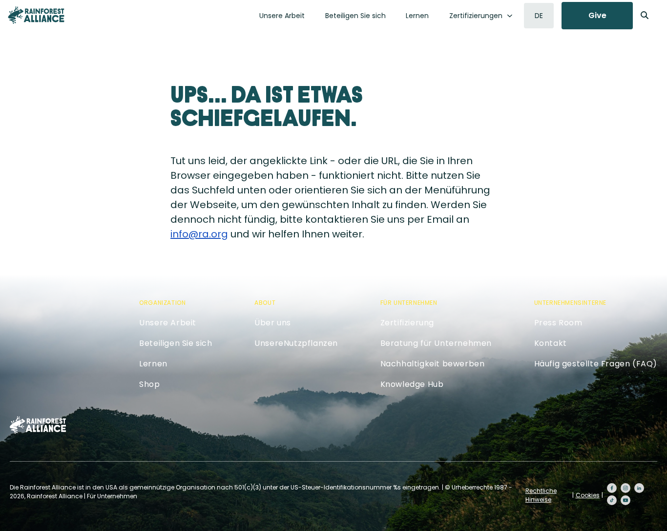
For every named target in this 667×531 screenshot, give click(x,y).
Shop (149, 384)
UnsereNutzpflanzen (296, 343)
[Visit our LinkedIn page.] (639, 488)
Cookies (588, 495)
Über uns (272, 322)
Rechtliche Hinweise (541, 495)
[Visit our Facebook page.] (612, 488)
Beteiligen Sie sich (355, 16)
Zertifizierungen (475, 16)
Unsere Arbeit (282, 16)
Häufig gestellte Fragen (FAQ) (595, 363)
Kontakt (550, 343)
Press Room (558, 322)
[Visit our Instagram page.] (625, 488)
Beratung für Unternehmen (436, 343)
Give (597, 15)
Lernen (417, 16)
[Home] (36, 15)
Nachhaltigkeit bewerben (432, 363)
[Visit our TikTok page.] (612, 500)
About (264, 302)
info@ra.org (199, 234)
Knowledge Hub (412, 384)
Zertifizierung (407, 322)
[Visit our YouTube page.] (625, 500)
